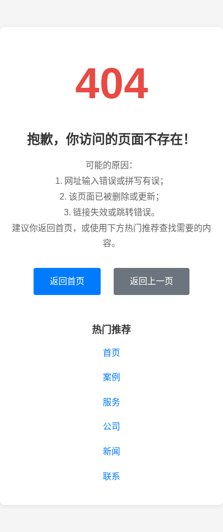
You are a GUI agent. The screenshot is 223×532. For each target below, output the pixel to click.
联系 (111, 476)
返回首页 (67, 281)
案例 (111, 377)
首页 (111, 352)
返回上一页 (151, 281)
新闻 (111, 451)
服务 (111, 402)
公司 (111, 426)
